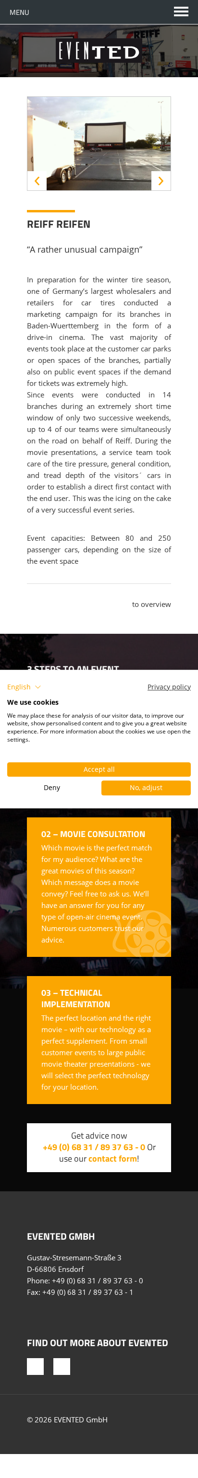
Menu (19, 12)
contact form (112, 1158)
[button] (24, 687)
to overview (151, 604)
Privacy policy (169, 686)
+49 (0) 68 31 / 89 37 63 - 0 (94, 1147)
